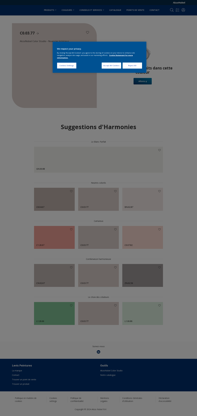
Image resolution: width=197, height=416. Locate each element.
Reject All (132, 65)
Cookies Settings (66, 65)
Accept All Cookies (111, 65)
